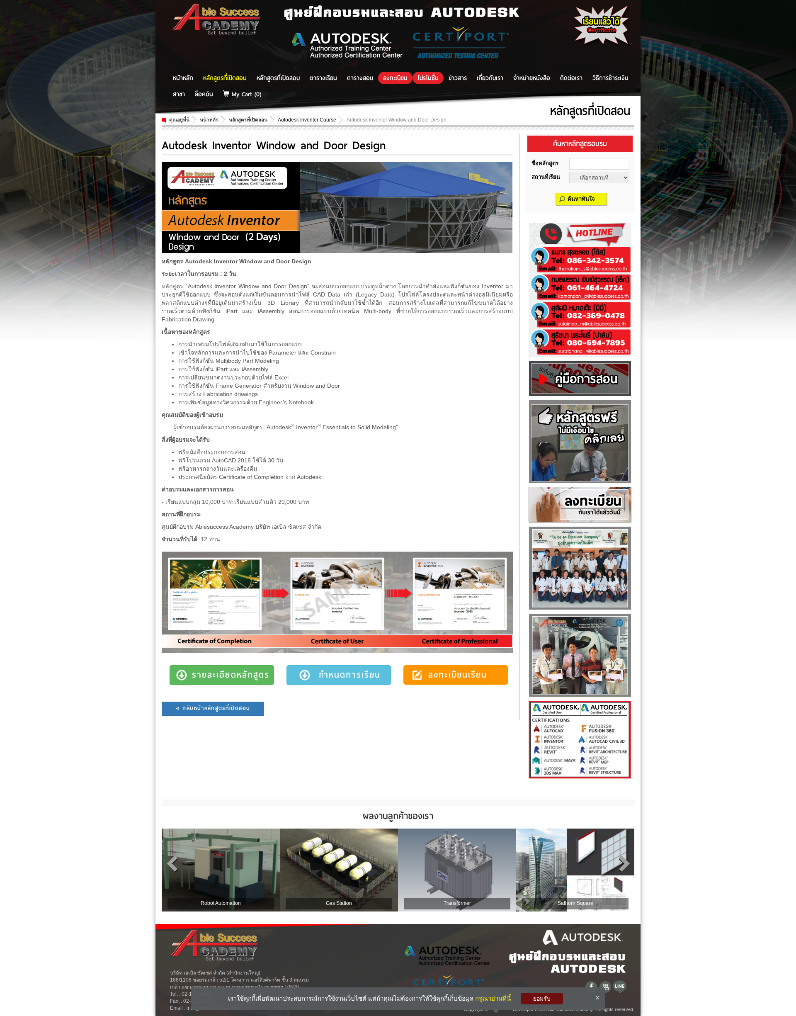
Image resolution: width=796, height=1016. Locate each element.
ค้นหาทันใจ (581, 199)
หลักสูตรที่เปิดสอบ (278, 78)
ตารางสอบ (360, 78)
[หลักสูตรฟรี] (580, 441)
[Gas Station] (339, 869)
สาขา (179, 94)
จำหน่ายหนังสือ (531, 78)
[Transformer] (457, 869)
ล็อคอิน (204, 94)
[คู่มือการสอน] (580, 377)
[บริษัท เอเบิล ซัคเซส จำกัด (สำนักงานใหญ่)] (216, 19)
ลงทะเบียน (395, 78)
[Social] (592, 986)
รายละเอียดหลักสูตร (230, 675)
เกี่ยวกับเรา (490, 78)
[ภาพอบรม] (580, 567)
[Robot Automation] (221, 869)
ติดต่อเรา (571, 78)
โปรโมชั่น (428, 78)
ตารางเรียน (323, 78)
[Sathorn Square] (575, 869)
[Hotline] (580, 289)
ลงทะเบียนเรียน (457, 675)
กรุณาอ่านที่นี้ (493, 998)
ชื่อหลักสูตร (544, 163)
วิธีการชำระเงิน (610, 78)
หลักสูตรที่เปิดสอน (225, 78)
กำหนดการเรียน (350, 675)
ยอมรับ (542, 998)
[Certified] (580, 739)
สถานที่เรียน (545, 177)
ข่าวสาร (458, 78)
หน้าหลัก (183, 78)
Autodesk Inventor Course (307, 120)
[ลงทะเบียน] (580, 504)
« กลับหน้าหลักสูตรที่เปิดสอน (212, 708)
